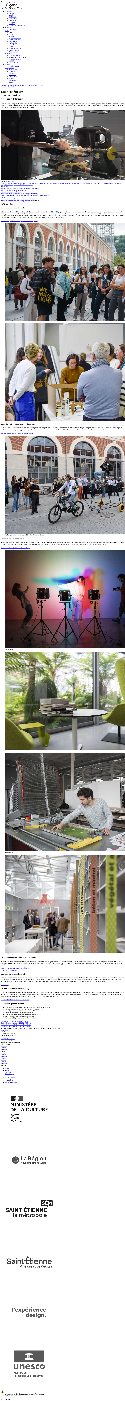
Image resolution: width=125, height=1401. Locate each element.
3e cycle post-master (15, 59)
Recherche (8, 54)
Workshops (29, 433)
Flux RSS (8, 1072)
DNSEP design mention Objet (68, 183)
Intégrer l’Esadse (6, 188)
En (43, 85)
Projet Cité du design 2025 (9, 970)
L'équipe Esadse (16, 192)
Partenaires (16, 201)
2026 (56, 212)
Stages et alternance (15, 38)
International (12, 45)
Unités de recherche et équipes (18, 57)
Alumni (11, 46)
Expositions (12, 13)
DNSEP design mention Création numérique (19, 185)
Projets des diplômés (15, 48)
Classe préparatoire (6, 183)
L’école (11, 32)
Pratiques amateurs (14, 50)
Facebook (4, 1049)
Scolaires (11, 78)
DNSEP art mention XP (31, 183)
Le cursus (4, 221)
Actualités (8, 27)
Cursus (11, 34)
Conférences (12, 17)
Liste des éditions (14, 66)
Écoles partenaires (19, 195)
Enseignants (12, 80)
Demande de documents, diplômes (24, 199)
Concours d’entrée (16, 188)
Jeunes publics (13, 76)
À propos (7, 1070)
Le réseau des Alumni (7, 199)
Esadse (7, 31)
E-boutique (12, 71)
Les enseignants (6, 192)
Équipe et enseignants (19, 190)
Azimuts (11, 61)
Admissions (12, 36)
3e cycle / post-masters (22, 1000)
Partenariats (12, 75)
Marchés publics (10, 1079)
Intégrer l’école (11, 221)
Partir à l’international (7, 195)
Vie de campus (13, 52)
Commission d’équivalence (30, 188)
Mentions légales (10, 1077)
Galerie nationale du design (17, 25)
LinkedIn (3, 1055)
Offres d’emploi (9, 1074)
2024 (47, 212)
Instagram (4, 1046)
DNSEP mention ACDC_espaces (48, 183)
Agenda (11, 15)
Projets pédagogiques (19, 433)
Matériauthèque (13, 43)
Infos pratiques (9, 68)
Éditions (7, 64)
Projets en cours (13, 62)
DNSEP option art (18, 183)
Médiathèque (13, 41)
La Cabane (12, 24)
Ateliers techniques (14, 39)
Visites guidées (13, 18)
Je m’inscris (4, 1030)
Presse (10, 82)
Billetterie (12, 73)
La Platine (12, 22)
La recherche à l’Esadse (16, 55)
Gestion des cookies (11, 1082)
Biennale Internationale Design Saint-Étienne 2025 (16, 968)
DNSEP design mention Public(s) (88, 183)
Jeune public (12, 20)
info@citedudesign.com (8, 1039)
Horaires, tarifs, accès (15, 69)
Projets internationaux (32, 195)
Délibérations (9, 1081)
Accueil (3, 87)
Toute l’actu (12, 29)
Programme (8, 11)
